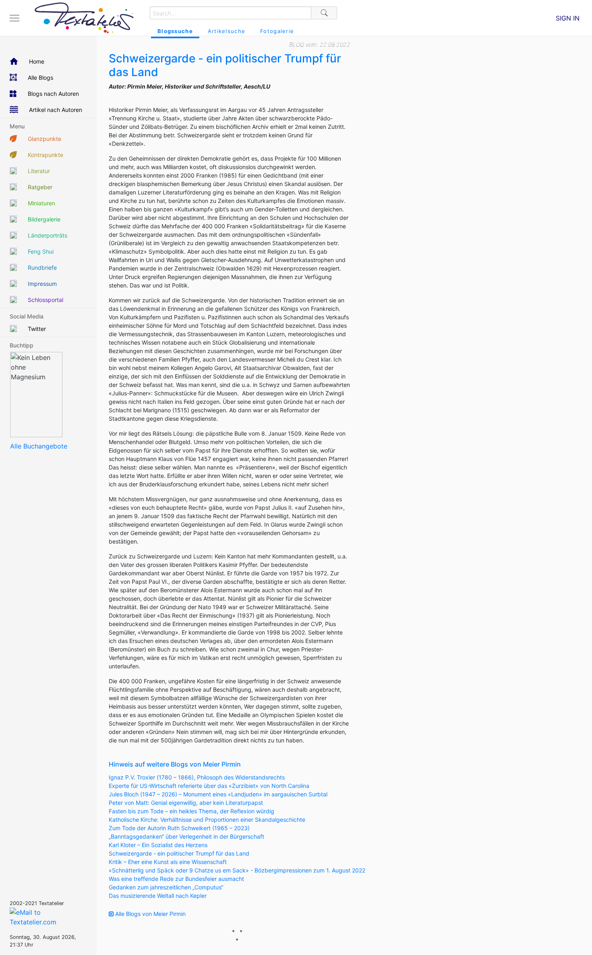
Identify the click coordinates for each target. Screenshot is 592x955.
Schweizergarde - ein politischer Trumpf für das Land (179, 853)
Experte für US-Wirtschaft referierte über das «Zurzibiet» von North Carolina (209, 785)
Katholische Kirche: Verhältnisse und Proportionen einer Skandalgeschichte (207, 819)
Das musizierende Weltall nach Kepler (158, 895)
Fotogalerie (277, 31)
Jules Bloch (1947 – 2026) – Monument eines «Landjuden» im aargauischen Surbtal (218, 794)
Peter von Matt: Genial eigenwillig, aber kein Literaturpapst (186, 802)
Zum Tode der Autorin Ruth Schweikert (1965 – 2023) (179, 828)
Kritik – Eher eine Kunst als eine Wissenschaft (168, 861)
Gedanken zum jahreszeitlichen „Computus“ (166, 887)
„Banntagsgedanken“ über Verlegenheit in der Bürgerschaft (186, 836)
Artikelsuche (226, 31)
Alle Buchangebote (38, 446)
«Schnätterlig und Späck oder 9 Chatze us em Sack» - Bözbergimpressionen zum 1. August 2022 (237, 870)
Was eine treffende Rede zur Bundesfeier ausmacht (176, 878)
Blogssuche (175, 31)
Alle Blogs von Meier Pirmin (150, 913)
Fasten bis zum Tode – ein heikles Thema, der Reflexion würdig (191, 811)
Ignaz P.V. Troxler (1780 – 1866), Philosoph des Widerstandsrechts (197, 777)
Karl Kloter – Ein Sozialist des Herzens (158, 844)
